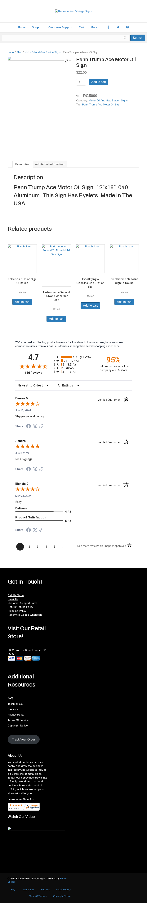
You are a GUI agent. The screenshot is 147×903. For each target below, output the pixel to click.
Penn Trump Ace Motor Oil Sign (101, 104)
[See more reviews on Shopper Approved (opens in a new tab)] (41, 426)
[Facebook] (108, 27)
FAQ (10, 698)
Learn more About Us (20, 799)
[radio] (73, 357)
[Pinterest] (127, 27)
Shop (35, 27)
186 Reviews (38, 373)
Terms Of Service (18, 720)
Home (21, 27)
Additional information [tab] (50, 164)
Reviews (13, 709)
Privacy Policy (16, 714)
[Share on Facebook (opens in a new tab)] (28, 426)
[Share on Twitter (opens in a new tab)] (35, 426)
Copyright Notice (18, 725)
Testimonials (15, 703)
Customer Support (60, 27)
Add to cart (98, 82)
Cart (81, 27)
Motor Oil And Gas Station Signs (42, 52)
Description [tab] (22, 164)
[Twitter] (118, 27)
